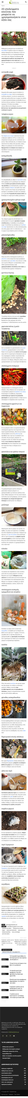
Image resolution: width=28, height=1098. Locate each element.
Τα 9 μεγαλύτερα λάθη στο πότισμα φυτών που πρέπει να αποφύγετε (18, 957)
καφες (3, 930)
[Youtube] (14, 1035)
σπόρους (12, 187)
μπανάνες (4, 258)
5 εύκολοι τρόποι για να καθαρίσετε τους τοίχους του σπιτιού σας (7, 942)
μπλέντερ (17, 433)
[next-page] (5, 1001)
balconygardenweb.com (11, 924)
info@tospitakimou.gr (13, 1032)
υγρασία (3, 916)
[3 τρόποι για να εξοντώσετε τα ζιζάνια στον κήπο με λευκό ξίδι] (5, 995)
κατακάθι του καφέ (6, 94)
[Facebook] (2, 1035)
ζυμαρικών (4, 868)
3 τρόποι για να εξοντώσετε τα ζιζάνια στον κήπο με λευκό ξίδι (17, 995)
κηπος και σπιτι (21, 930)
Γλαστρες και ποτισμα (18, 928)
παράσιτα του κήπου (20, 391)
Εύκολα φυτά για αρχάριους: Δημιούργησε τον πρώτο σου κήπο (18, 981)
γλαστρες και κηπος (6, 928)
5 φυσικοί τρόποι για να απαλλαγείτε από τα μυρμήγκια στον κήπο (17, 988)
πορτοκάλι (20, 179)
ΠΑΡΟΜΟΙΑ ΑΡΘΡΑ (6, 950)
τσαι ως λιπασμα (16, 932)
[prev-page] (2, 1001)
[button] (2, 2)
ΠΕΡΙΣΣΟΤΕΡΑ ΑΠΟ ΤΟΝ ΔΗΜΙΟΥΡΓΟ (11, 952)
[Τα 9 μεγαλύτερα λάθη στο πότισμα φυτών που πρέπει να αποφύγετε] (5, 957)
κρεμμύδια (4, 630)
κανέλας (13, 683)
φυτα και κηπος (5, 933)
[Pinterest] (10, 1035)
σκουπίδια (4, 50)
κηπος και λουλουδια (11, 930)
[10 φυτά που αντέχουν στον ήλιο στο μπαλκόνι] (5, 965)
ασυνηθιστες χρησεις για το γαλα (15, 926)
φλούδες (13, 260)
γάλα (11, 796)
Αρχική (2, 5)
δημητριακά (10, 760)
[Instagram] (6, 1035)
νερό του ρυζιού (12, 534)
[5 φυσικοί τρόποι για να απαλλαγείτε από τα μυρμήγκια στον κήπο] (5, 988)
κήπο (24, 730)
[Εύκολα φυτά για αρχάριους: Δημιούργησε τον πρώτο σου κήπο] (5, 981)
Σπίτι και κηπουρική (4, 959)
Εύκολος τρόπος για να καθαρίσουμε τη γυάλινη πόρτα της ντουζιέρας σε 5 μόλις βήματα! (20, 942)
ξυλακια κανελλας (6, 932)
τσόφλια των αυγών (8, 136)
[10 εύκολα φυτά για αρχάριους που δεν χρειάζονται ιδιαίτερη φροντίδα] (5, 972)
